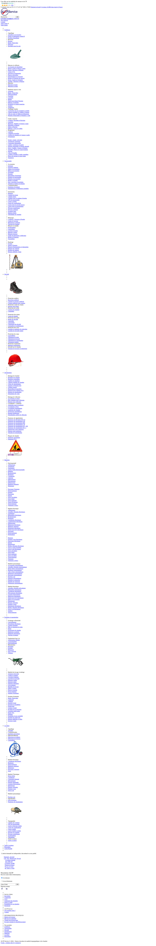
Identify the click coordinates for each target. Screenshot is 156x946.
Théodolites (11, 837)
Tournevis (11, 158)
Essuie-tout (11, 706)
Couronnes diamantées (14, 143)
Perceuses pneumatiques (15, 575)
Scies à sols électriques (14, 549)
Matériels (7, 460)
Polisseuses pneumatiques (15, 583)
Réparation (7, 847)
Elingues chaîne (12, 680)
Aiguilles (10, 730)
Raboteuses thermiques (14, 606)
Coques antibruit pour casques (16, 303)
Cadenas (10, 132)
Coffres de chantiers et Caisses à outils (19, 135)
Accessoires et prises (14, 398)
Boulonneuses (12, 473)
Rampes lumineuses (13, 413)
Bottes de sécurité (13, 319)
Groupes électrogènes (14, 594)
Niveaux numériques (14, 208)
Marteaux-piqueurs (13, 484)
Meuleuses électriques (14, 528)
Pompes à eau (12, 789)
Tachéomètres (12, 835)
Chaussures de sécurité (14, 324)
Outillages (7, 30)
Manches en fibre (13, 86)
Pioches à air (11, 577)
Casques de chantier (13, 309)
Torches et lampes (13, 635)
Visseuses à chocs (13, 505)
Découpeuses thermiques (15, 593)
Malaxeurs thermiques (14, 596)
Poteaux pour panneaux (14, 431)
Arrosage (10, 91)
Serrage (10, 151)
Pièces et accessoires (14, 599)
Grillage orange (12, 387)
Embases (10, 166)
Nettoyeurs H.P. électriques (15, 529)
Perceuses (11, 531)
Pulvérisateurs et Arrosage (15, 76)
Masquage (11, 650)
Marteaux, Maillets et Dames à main (18, 123)
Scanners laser (12, 211)
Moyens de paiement (10, 918)
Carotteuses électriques (14, 520)
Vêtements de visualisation (15, 340)
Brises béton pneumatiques (15, 568)
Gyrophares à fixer (13, 406)
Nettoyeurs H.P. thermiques (16, 598)
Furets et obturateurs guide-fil (16, 36)
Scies (9, 771)
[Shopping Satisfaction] (7, 3)
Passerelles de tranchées (14, 389)
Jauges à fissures (12, 245)
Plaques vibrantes (13, 602)
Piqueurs (10, 538)
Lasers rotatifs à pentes (14, 831)
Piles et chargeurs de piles (15, 627)
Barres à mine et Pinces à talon (16, 68)
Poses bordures (12, 691)
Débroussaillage (12, 94)
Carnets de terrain (13, 195)
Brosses (10, 41)
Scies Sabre (11, 499)
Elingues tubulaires (13, 683)
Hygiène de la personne (14, 709)
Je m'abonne (6, 878)
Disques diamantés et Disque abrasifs (18, 146)
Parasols (10, 174)
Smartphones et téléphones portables (18, 188)
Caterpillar (11, 321)
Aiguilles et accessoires (14, 35)
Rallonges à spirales (13, 632)
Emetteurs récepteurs (14, 187)
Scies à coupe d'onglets (14, 547)
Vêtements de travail (14, 339)
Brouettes (10, 646)
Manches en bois (13, 85)
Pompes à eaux (12, 604)
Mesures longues (13, 234)
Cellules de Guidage (14, 822)
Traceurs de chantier (13, 224)
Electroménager (12, 643)
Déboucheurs (12, 479)
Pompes (10, 492)
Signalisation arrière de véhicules (17, 415)
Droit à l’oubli (8, 902)
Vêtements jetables (13, 342)
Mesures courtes (12, 232)
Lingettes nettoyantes (14, 711)
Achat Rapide (8, 848)
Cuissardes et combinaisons (16, 326)
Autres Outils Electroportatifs (16, 469)
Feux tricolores (12, 800)
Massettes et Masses (13, 125)
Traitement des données (11, 901)
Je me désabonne (7, 881)
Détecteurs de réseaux (14, 738)
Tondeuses (11, 107)
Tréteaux (10, 653)
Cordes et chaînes (13, 675)
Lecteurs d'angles (13, 230)
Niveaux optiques (13, 209)
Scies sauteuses (12, 500)
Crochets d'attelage (13, 677)
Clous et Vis (11, 72)
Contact (6, 912)
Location (6, 725)
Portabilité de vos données (11, 904)
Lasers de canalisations (14, 203)
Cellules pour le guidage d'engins (17, 198)
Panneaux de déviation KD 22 (16, 419)
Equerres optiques (13, 167)
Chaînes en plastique (14, 381)
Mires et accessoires (13, 170)
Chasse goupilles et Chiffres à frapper (18, 112)
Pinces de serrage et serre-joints (17, 156)
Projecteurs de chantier (14, 630)
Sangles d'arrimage (13, 693)
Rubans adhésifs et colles (15, 719)
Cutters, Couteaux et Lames (16, 145)
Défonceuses (11, 482)
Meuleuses (11, 486)
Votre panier (4, 25)
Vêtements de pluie (13, 337)
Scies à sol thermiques (14, 609)
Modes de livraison (9, 917)
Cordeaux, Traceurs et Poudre (16, 219)
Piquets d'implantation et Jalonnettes (18, 247)
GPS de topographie (14, 200)
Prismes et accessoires (14, 179)
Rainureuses (11, 544)
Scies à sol (11, 790)
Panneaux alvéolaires (14, 437)
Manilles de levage (13, 687)
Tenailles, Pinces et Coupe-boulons (18, 149)
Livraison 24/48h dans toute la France (52, 7)
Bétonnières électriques (14, 515)
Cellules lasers (12, 196)
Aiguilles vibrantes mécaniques (17, 588)
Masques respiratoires (14, 345)
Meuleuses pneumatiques (15, 573)
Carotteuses (11, 476)
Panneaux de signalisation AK (16, 421)
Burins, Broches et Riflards (15, 70)
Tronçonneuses (12, 504)
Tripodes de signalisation (15, 432)
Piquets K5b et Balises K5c (16, 390)
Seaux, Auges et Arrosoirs (15, 80)
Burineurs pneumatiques (15, 570)
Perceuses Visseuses (13, 489)
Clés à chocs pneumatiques (15, 572)
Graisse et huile (12, 708)
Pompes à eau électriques (15, 539)
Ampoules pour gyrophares (15, 405)
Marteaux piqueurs (13, 526)
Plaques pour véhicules (14, 402)
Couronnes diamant (13, 779)
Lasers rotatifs (12, 829)
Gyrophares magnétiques (15, 408)
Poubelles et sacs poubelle (15, 716)
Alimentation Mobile (14, 640)
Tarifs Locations (9, 845)
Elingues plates (12, 682)
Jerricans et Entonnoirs (14, 73)
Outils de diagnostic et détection (17, 235)
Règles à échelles (13, 180)
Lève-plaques (12, 685)
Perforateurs (11, 534)
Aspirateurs (11, 468)
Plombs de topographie (14, 177)
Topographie (8, 161)
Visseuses (10, 559)
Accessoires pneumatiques (15, 565)
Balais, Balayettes (13, 43)
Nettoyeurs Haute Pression (15, 101)
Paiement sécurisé (36, 7)
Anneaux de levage (13, 674)
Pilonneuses (11, 601)
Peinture (10, 714)
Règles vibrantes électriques (16, 546)
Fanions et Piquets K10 (14, 385)
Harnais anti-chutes (13, 306)
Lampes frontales (13, 625)
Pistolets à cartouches (14, 580)
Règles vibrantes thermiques (16, 607)
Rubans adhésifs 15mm (14, 252)
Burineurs (11, 474)
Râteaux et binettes (13, 102)
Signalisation (8, 372)
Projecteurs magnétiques (15, 411)
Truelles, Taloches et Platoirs (16, 81)
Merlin (10, 99)
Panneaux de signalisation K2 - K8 (18, 426)
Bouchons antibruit (13, 300)
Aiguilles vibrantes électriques (16, 512)
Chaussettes (11, 322)
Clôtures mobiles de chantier (16, 382)
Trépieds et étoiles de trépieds (16, 183)
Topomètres (11, 239)
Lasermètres (11, 229)
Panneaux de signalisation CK (16, 424)
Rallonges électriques (14, 633)
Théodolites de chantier (14, 214)
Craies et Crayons (13, 221)
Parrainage (7, 905)
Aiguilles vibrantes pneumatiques (17, 567)
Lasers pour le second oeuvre (16, 205)
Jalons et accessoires (14, 169)
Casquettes (11, 311)
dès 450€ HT (9, 862)
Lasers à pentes (12, 201)
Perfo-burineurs (12, 491)
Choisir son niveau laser (11, 920)
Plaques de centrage (13, 248)
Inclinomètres (12, 227)
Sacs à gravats (12, 651)
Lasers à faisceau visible (15, 826)
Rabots (10, 495)
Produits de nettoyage (14, 717)
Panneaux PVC (12, 439)
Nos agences (4, 20)
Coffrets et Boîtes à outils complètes (18, 154)
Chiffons (10, 701)
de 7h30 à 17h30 (9, 868)
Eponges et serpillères (14, 704)
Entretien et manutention (11, 617)
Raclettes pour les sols (14, 46)
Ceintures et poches (13, 133)
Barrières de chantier (14, 377)
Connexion (7, 897)
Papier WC (11, 713)
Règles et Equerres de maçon (16, 78)
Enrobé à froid (12, 703)
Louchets (10, 97)
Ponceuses (11, 494)
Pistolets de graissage (14, 581)
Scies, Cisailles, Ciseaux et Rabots (17, 148)
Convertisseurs (12, 622)
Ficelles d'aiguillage (13, 38)
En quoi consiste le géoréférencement (15, 922)
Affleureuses (11, 465)
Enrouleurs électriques (14, 624)
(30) (12, 5)
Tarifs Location (12, 840)
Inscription (7, 896)
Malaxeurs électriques (14, 525)
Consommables (12, 641)
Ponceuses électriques (14, 541)
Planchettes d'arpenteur (14, 175)
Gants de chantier (13, 316)
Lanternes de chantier (14, 410)
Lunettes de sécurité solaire (15, 331)
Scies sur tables (12, 555)
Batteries (10, 193)
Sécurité (6, 274)
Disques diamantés (13, 782)
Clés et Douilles (12, 153)
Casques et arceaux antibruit (16, 301)
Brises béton (11, 776)
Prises (9, 628)
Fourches (10, 96)
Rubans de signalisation (14, 392)
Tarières (10, 106)
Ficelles (10, 243)
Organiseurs (11, 136)
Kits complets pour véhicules (16, 400)
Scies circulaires (12, 497)
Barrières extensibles (14, 379)
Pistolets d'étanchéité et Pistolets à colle (19, 115)
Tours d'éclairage (13, 502)
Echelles (10, 648)
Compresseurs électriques (15, 521)
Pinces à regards (12, 690)
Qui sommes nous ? (10, 910)
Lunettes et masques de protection (17, 329)
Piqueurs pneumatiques (14, 578)
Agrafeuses (11, 466)
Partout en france (9, 865)
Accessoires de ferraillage (15, 67)
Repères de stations (13, 250)
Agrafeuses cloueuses (14, 141)
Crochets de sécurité (13, 678)
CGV (5, 899)
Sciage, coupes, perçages (15, 140)
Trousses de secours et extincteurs (17, 348)
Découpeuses (12, 481)
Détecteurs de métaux (14, 737)
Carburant (11, 700)
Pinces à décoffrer (13, 75)
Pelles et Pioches (12, 127)
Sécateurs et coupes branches (16, 104)
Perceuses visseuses (13, 769)
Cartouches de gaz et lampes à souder (18, 110)
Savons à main (12, 721)
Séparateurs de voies (14, 394)
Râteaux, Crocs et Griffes (15, 128)
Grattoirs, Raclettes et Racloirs (16, 120)
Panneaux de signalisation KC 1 (17, 428)
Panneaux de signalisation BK (16, 423)
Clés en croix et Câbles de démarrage (18, 114)
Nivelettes (11, 172)
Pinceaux (10, 44)
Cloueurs (10, 478)
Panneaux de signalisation (15, 802)
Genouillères (11, 335)
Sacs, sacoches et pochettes (15, 182)
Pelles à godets (12, 688)
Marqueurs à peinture (14, 222)
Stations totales (12, 213)
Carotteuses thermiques (14, 591)
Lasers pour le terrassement (15, 206)
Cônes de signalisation (14, 384)
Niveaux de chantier (13, 832)
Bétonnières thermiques (14, 590)
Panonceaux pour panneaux (16, 429)
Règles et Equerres (13, 237)
